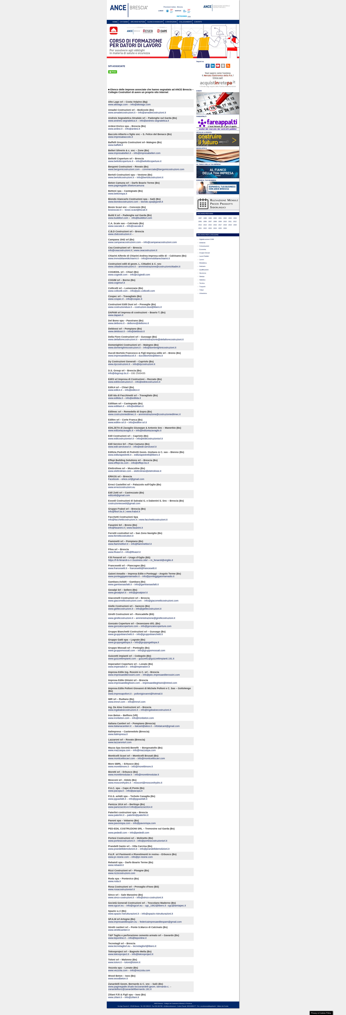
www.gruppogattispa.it (120, 642)
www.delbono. (115, 323)
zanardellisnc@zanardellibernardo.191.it (130, 989)
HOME (114, 22)
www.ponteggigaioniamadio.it (124, 576)
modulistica (203, 263)
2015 (210, 225)
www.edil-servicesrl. (118, 446)
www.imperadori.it (117, 666)
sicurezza (202, 273)
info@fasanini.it (116, 527)
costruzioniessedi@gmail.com (124, 503)
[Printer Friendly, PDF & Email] (112, 72)
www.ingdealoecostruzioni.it (123, 710)
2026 (225, 228)
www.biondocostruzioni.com (123, 201)
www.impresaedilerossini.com (124, 674)
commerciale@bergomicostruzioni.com (163, 169)
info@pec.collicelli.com (142, 291)
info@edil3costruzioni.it (147, 382)
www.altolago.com (118, 104)
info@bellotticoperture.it (148, 161)
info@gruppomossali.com (151, 650)
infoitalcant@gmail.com (167, 726)
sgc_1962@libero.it (155, 905)
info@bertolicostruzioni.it (150, 177)
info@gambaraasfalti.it (146, 584)
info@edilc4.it (132, 390)
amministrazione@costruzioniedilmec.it (160, 414)
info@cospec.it (134, 299)
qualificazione (204, 269)
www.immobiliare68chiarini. (122, 258)
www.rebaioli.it (116, 865)
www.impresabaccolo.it (120, 137)
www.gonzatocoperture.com (123, 626)
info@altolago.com (140, 104)
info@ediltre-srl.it (138, 422)
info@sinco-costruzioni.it (150, 897)
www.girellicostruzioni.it (120, 618)
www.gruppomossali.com (121, 650)
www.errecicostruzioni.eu (121, 487)
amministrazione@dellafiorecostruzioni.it (162, 339)
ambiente (202, 242)
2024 (215, 228)
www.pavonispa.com (119, 823)
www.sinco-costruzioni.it (121, 897)
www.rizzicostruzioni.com (121, 873)
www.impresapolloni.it (120, 693)
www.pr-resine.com (118, 857)
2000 (215, 218)
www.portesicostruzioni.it (121, 840)
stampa (201, 276)
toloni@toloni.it (132, 962)
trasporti (202, 286)
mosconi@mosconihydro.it (148, 782)
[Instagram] (223, 66)
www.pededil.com (117, 832)
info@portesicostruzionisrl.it (152, 840)
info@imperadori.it (140, 666)
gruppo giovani (204, 253)
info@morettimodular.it (147, 774)
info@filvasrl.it (133, 552)
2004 (235, 218)
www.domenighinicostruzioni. (123, 347)
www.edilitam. (115, 406)
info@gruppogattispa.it (147, 642)
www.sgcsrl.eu (116, 905)
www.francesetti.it (117, 568)
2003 (230, 218)
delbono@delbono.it (138, 323)
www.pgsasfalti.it (117, 799)
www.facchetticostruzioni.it (153, 519)
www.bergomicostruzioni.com (124, 169)
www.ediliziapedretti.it (119, 454)
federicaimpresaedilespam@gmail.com (161, 921)
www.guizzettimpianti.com (122, 658)
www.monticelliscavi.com (121, 758)
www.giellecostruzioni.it (120, 608)
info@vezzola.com (140, 970)
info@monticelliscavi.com (151, 758)
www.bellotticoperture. (120, 161)
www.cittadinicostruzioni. (121, 266)
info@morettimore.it (142, 766)
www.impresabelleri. (119, 153)
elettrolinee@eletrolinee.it (147, 471)
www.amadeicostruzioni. (121, 112)
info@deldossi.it (136, 331)
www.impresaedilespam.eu (122, 921)
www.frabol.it (133, 511)
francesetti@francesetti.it (143, 568)
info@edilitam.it (135, 406)
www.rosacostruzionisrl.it (121, 889)
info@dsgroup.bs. (117, 373)
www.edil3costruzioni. (119, 382)
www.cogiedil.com (117, 274)
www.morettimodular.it (120, 774)
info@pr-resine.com (142, 857)
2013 (200, 225)
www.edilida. (115, 398)
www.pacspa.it (116, 790)
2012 (235, 221)
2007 (210, 221)
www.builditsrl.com (118, 218)
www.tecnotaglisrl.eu (119, 946)
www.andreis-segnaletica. (122, 120)
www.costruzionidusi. (119, 307)
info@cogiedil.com (140, 274)
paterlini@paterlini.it (137, 815)
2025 (220, 228)
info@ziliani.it (132, 997)
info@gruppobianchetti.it (150, 634)
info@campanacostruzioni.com (160, 242)
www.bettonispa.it (117, 193)
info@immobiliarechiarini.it (155, 258)
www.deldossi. (116, 331)
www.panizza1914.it (119, 807)
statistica (202, 280)
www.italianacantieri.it (120, 726)
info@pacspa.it (134, 790)
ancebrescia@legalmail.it (208, 1006)
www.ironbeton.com (118, 718)
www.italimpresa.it (118, 734)
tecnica (201, 283)
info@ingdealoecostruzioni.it (156, 710)
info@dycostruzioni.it (144, 364)
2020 (235, 225)
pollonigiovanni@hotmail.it (148, 693)
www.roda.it (114, 881)
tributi (201, 290)
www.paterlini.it (116, 815)
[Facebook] (208, 66)
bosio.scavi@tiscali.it (136, 210)
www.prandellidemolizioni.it (122, 849)
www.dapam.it (115, 315)
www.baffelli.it (115, 145)
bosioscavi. (114, 210)
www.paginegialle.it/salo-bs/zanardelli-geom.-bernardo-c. (138, 986)
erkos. (125, 479)
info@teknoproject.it (142, 954)
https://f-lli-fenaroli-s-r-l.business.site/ (128, 560)
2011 (230, 221)
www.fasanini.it (135, 527)
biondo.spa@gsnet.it (152, 201)
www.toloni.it (115, 962)
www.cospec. (115, 299)
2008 (215, 221)
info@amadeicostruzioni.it (152, 112)
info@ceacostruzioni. (119, 250)
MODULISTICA (201, 148)
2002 (225, 218)
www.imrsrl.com (116, 701)
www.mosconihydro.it (119, 782)
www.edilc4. (114, 390)
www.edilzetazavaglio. (120, 430)
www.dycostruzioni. (118, 364)
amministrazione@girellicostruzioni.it (155, 618)
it (134, 112)
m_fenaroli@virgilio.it (161, 560)
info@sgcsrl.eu (134, 905)
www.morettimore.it (118, 766)
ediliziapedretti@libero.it (147, 454)
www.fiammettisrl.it (118, 544)
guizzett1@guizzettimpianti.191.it (156, 658)
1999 (210, 218)
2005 (200, 221)
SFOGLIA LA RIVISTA (204, 132)
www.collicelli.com (118, 291)
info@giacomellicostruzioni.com (161, 600)
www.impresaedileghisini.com (124, 683)
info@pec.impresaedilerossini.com (161, 674)
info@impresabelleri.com (147, 153)
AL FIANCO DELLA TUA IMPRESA (208, 164)
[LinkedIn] (213, 66)
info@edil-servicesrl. (144, 446)
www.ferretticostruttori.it (120, 536)
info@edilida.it (133, 398)
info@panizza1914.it (141, 807)
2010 (225, 221)
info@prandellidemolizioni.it (154, 849)
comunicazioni (204, 246)
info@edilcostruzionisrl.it (150, 438)
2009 (220, 221)
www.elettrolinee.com (119, 471)
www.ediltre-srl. (116, 422)
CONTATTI (198, 22)
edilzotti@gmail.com (119, 495)
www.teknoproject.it (118, 954)
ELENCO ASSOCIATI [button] (155, 22)
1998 (205, 218)
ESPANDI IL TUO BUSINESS (206, 180)
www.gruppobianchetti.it (121, 634)
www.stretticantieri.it (119, 930)
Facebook (113, 479)
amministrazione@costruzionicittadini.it (159, 266)
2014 (205, 225)
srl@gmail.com (136, 479)
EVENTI (199, 91)
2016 (215, 225)
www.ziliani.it (115, 997)
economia (202, 249)
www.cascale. (115, 226)
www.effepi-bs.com (118, 463)
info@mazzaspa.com (144, 750)
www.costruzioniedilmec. (121, 414)
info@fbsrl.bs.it (116, 511)
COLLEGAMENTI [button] (185, 22)
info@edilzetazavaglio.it (148, 430)
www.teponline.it (117, 938)
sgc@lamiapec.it (177, 905)
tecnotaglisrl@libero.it (144, 946)
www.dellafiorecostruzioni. (122, 339)
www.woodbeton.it (118, 978)
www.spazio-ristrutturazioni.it (124, 913)
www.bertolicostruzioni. (120, 177)
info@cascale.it (135, 226)
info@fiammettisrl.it (141, 544)
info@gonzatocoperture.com (156, 626)
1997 (200, 218)
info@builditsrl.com (142, 218)
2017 (220, 225)
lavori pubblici (204, 256)
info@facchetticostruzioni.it (122, 519)
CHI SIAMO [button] (124, 22)
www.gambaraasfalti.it (120, 584)
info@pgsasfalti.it (138, 799)
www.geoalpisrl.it (117, 592)
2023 (210, 228)
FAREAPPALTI (201, 116)
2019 (230, 225)
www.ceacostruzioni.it (145, 250)
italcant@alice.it (143, 726)
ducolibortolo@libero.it (151, 355)
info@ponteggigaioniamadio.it (158, 576)
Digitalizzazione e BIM (206, 239)
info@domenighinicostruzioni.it (159, 347)
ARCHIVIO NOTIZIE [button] (138, 22)
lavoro (201, 259)
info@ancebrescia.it (170, 1006)
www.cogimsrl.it (116, 282)
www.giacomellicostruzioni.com (125, 600)
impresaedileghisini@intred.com (160, 683)
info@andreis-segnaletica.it (154, 120)
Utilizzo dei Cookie (222, 1006)
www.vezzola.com (117, 970)
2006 (205, 221)
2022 (205, 228)
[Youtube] (218, 66)
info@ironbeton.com (143, 718)
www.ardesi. (114, 128)
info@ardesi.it (132, 128)
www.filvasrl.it (115, 552)
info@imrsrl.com (136, 701)
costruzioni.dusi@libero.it (148, 307)
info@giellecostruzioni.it (148, 608)
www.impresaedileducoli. (121, 355)
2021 (200, 228)
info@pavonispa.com (144, 823)
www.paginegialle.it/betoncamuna (126, 185)
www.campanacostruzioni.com (124, 242)
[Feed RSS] (228, 66)
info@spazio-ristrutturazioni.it (157, 913)
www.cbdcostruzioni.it (119, 234)
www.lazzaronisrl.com (120, 742)
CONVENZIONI (171, 22)
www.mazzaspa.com (119, 750)
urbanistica (203, 293)
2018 (225, 225)
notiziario (202, 266)
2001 (220, 218)
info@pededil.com (139, 832)
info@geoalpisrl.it (138, 592)
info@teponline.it (137, 938)
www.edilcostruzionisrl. (120, 438)
